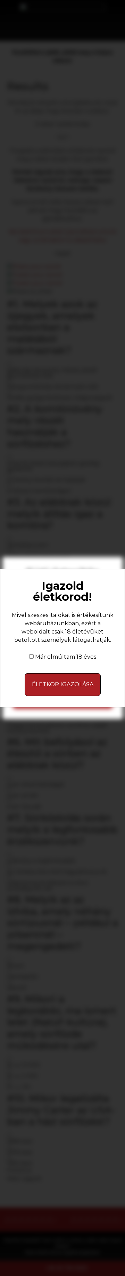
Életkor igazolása (62, 684)
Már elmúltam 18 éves (65, 657)
